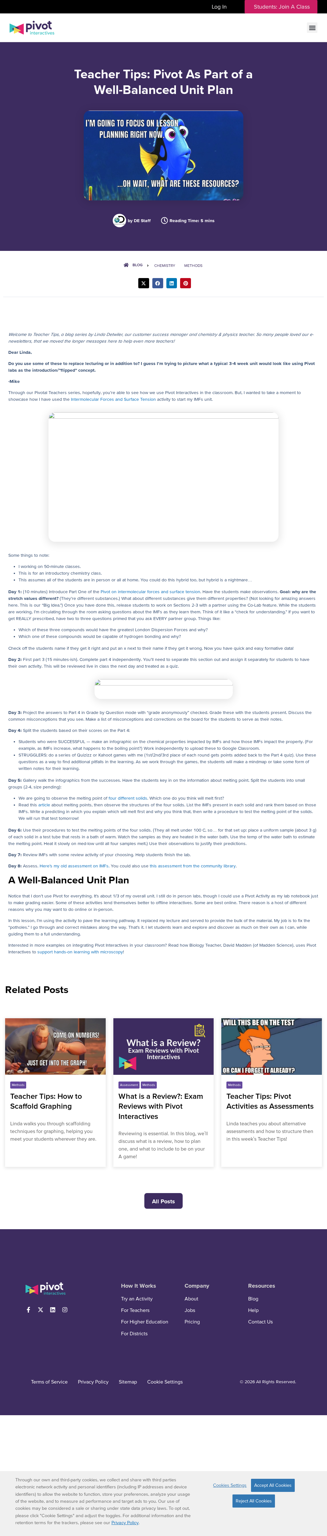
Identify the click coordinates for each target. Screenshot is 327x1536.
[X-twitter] (40, 1310)
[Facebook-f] (28, 1310)
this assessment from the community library (193, 865)
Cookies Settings (230, 1485)
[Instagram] (65, 1310)
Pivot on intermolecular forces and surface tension (150, 591)
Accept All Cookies (273, 1485)
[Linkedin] (53, 1310)
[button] (312, 27)
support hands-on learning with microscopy (80, 951)
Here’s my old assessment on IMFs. (75, 865)
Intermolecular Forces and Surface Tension (113, 399)
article (44, 804)
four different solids (128, 798)
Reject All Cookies (254, 1500)
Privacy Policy (125, 1522)
